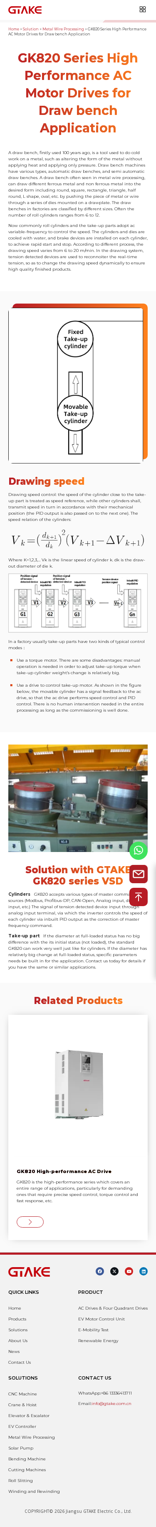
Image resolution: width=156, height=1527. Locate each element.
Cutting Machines (27, 1469)
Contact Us (19, 1362)
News (14, 1351)
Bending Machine (27, 1459)
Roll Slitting (20, 1480)
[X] (114, 1271)
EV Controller (22, 1426)
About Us (17, 1340)
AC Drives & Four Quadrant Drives (113, 1308)
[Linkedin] (143, 1271)
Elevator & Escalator (29, 1415)
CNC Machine (22, 1394)
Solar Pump (20, 1448)
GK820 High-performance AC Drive (64, 1171)
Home (13, 29)
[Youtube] (129, 1271)
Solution (31, 29)
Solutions (17, 1330)
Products (17, 1319)
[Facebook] (100, 1271)
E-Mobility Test (93, 1330)
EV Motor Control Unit (101, 1319)
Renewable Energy (98, 1340)
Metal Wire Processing (63, 29)
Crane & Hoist (22, 1404)
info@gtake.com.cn (111, 1403)
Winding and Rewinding (34, 1491)
